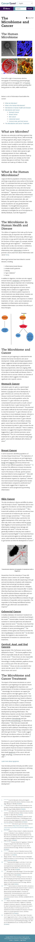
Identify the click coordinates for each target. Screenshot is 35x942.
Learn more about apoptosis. (10, 761)
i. (11, 823)
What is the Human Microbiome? (15, 105)
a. (4, 799)
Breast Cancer (13, 114)
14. (2, 900)
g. (9, 823)
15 (4, 756)
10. (2, 862)
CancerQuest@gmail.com (25, 938)
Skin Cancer (12, 117)
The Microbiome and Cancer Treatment (17, 123)
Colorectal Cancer (14, 119)
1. (1, 800)
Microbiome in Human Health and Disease (18, 108)
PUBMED (19, 803)
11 (14, 652)
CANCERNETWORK (12, 860)
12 (9, 665)
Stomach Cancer (14, 112)
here (7, 255)
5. (1, 823)
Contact (11, 940)
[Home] (9, 3)
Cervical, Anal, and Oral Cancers (18, 121)
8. (1, 851)
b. (5, 799)
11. (2, 871)
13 (32, 688)
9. (1, 856)
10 (8, 618)
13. (2, 886)
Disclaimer (16, 940)
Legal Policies (23, 940)
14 (27, 693)
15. (2, 915)
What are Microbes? (11, 103)
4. (1, 816)
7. (1, 842)
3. (1, 811)
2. (1, 805)
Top (31, 938)
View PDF (31, 18)
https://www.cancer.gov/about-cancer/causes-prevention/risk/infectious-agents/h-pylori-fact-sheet (18, 827)
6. (1, 831)
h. (10, 823)
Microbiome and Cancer (12, 110)
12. (2, 876)
